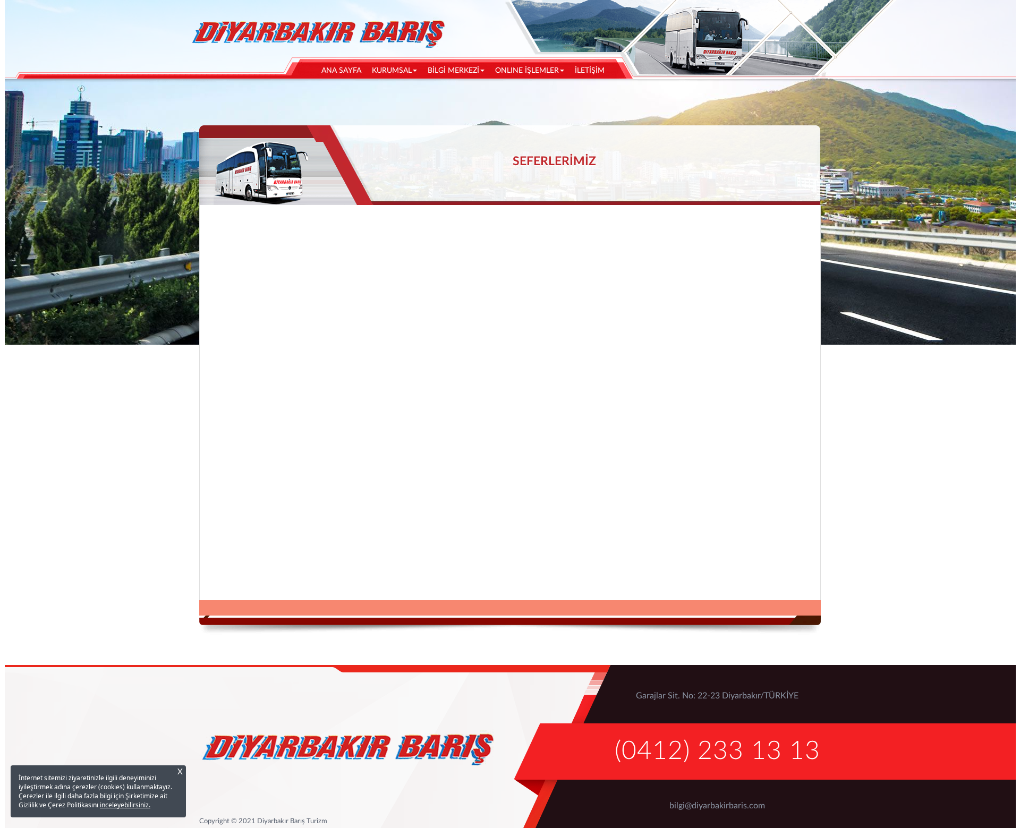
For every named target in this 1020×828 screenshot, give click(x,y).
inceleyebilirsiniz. (125, 804)
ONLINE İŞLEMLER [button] (527, 70)
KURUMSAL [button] (392, 70)
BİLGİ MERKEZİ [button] (453, 70)
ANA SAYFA (344, 70)
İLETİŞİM (590, 70)
